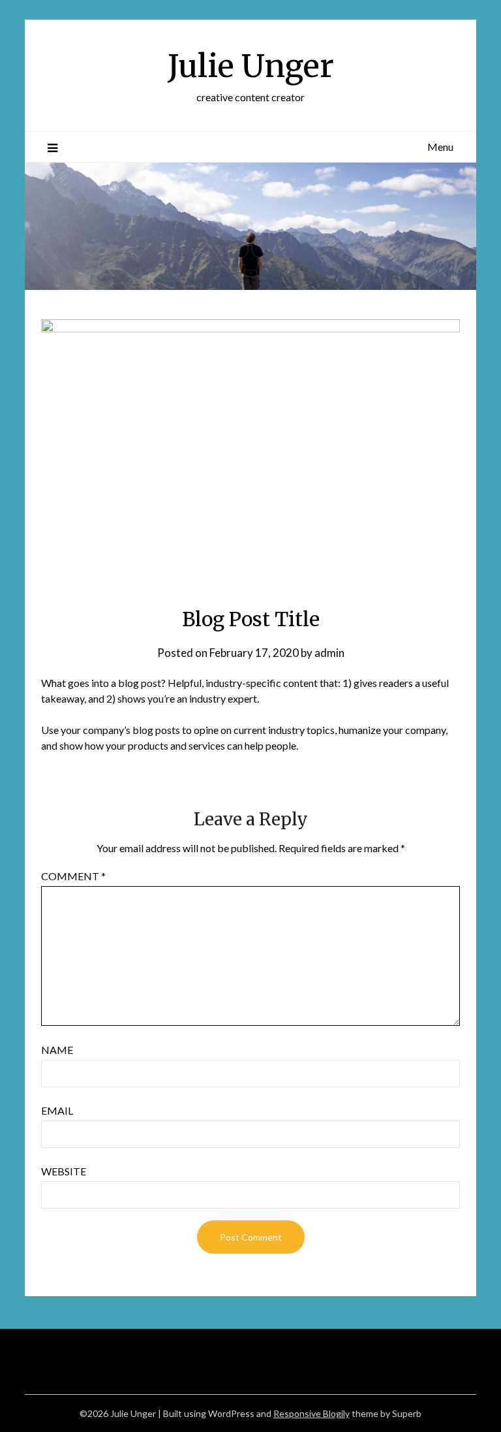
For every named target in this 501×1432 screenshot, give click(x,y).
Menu (440, 146)
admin (329, 653)
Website (63, 1171)
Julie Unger (251, 66)
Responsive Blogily (311, 1413)
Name (57, 1049)
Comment (73, 876)
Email (57, 1110)
